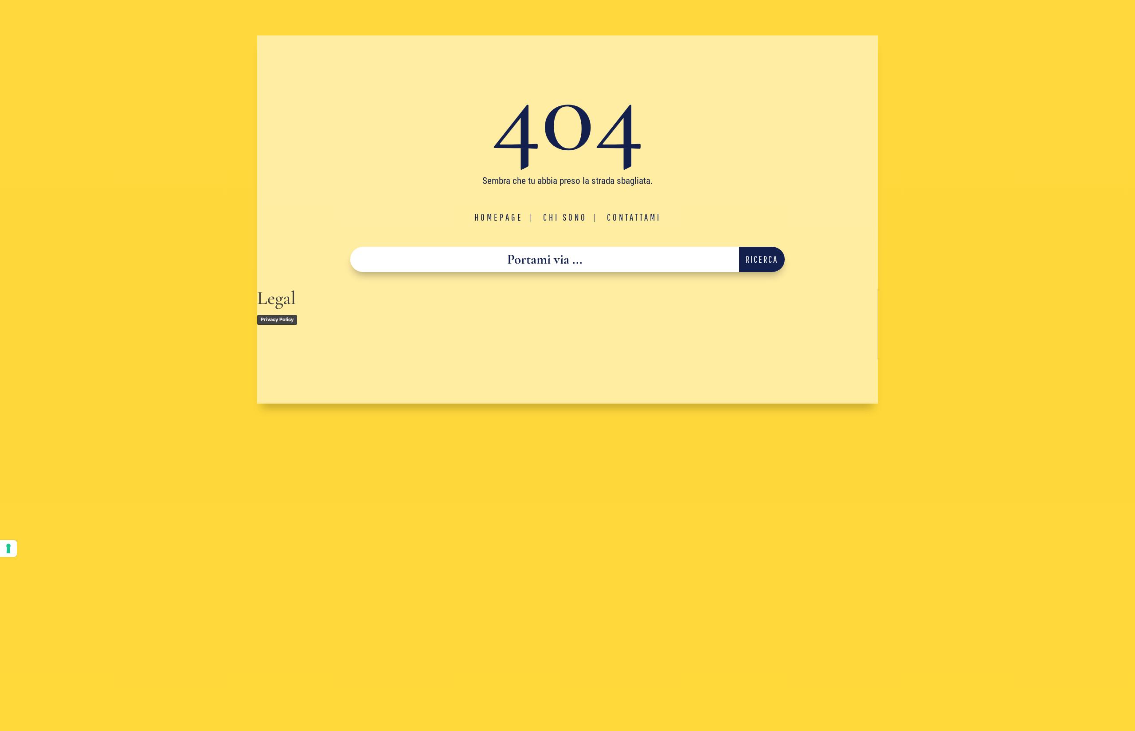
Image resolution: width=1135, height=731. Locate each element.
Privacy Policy (277, 319)
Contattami (634, 217)
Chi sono (565, 217)
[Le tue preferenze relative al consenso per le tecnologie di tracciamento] (8, 548)
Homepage (498, 217)
